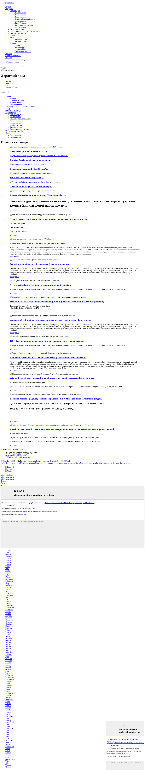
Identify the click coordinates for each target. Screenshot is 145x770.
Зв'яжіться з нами (12, 62)
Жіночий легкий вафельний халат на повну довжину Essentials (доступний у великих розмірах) (57, 301)
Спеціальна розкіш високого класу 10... (29, 151)
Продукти (9, 9)
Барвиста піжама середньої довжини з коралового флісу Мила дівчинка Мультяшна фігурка (56, 399)
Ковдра (13, 35)
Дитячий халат (20, 41)
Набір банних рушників (10, 463)
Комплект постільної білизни (107, 463)
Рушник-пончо (20, 50)
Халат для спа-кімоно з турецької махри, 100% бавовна (37, 243)
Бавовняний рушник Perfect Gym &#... (29, 169)
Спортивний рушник (22, 52)
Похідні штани (20, 17)
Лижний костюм (20, 23)
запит (12, 211)
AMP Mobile (65, 461)
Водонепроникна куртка (24, 25)
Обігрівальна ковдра (18, 33)
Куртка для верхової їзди (19, 29)
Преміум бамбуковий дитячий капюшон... (31, 160)
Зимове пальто (20, 27)
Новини (8, 54)
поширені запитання (13, 56)
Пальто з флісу (20, 13)
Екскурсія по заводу (17, 60)
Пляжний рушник (21, 48)
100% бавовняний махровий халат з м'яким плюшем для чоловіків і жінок (47, 341)
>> (10, 449)
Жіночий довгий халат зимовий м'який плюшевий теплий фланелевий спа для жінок (52, 378)
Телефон (4, 481)
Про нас (8, 58)
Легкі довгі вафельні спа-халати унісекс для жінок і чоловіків (40, 285)
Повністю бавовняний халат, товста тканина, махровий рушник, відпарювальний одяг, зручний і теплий (62, 429)
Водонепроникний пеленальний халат (25, 31)
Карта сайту (55, 461)
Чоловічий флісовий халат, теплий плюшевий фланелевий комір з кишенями (48, 357)
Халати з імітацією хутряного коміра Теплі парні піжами (38, 195)
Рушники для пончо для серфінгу (66, 463)
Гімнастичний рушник (44, 463)
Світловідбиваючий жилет (24, 19)
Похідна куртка (20, 15)
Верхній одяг (15, 11)
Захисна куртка (20, 21)
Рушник (13, 43)
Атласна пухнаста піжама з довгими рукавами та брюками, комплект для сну (48, 219)
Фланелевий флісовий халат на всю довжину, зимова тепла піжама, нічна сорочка (50, 320)
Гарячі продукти (42, 461)
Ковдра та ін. (125, 463)
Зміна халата (90, 463)
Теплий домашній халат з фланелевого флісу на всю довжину (40, 264)
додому (8, 7)
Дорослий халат (20, 39)
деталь (16, 211)
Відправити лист (7, 477)
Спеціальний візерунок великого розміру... (31, 186)
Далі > (7, 449)
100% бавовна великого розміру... (27, 177)
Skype (3, 483)
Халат (12, 37)
